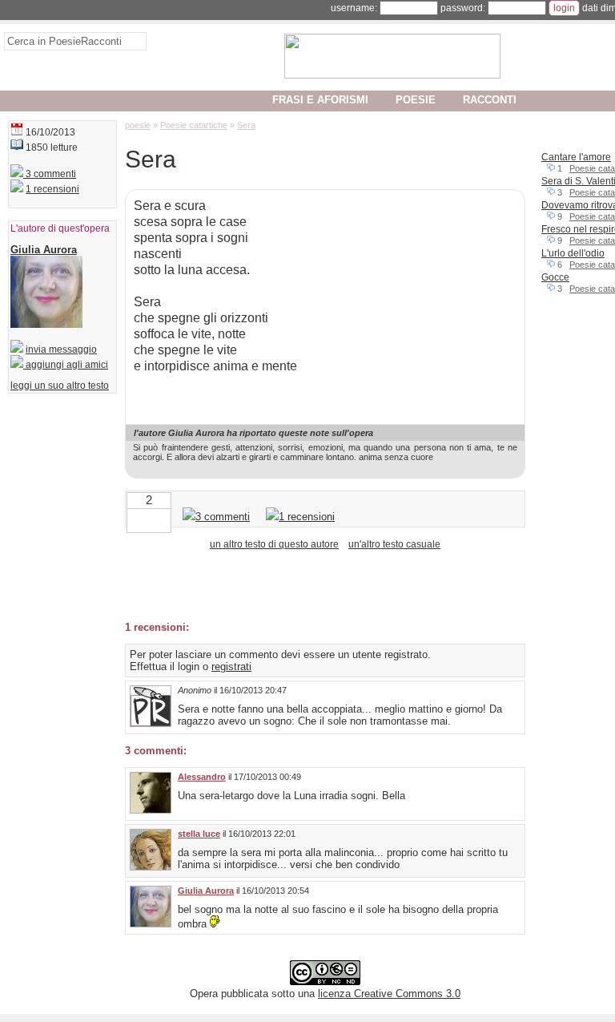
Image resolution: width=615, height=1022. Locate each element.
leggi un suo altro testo (59, 385)
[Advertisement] (312, 584)
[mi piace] (162, 519)
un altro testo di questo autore (274, 544)
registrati (231, 666)
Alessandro (202, 777)
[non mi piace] (136, 519)
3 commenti (49, 174)
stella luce (199, 833)
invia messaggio (61, 349)
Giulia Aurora (206, 890)
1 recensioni (52, 189)
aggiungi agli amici (65, 364)
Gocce (555, 277)
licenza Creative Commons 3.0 (389, 994)
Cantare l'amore (576, 157)
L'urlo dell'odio (573, 253)
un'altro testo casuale (394, 544)
